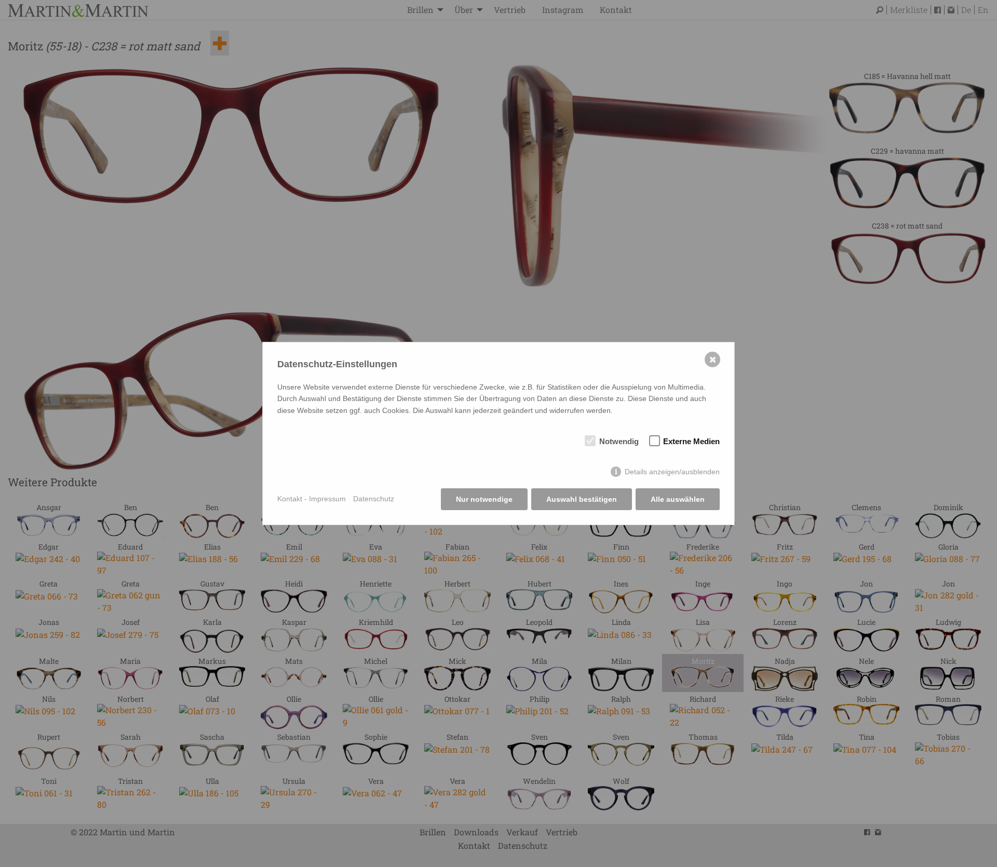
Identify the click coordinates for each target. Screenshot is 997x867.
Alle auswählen (678, 499)
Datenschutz (373, 499)
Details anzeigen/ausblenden (672, 472)
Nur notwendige (484, 499)
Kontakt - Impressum (311, 499)
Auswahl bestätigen (581, 499)
